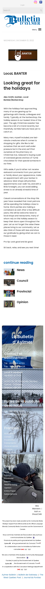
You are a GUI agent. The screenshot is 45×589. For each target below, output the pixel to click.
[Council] (9, 282)
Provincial (24, 291)
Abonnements (11, 455)
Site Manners (36, 507)
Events (7, 481)
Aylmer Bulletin (9, 574)
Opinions (8, 449)
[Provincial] (9, 293)
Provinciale (9, 439)
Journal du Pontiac (33, 577)
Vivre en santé (11, 446)
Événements (10, 443)
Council (22, 281)
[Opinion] (9, 304)
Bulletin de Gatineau (27, 574)
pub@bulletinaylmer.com (16, 414)
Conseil (7, 436)
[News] (9, 271)
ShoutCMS (37, 514)
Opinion (22, 302)
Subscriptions (10, 494)
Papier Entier (10, 452)
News (21, 270)
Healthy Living (10, 484)
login (23, 5)
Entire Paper (10, 491)
